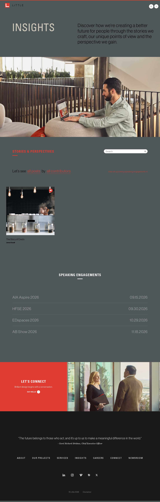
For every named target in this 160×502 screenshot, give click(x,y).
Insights (81, 458)
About (21, 458)
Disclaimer (87, 493)
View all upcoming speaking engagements (127, 172)
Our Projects (41, 458)
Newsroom (136, 458)
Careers (98, 458)
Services (62, 458)
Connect (116, 458)
